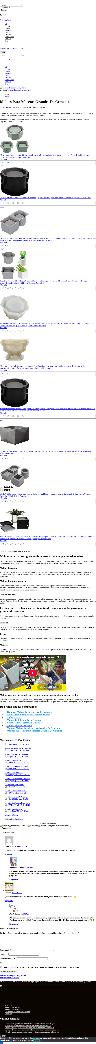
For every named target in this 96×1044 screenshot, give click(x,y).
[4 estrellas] (33, 826)
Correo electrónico (8, 958)
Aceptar (36, 1040)
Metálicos (8, 35)
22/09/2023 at (17, 893)
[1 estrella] (4, 826)
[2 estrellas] (13, 826)
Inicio (7, 24)
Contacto (8, 1014)
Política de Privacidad (13, 1010)
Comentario (5, 950)
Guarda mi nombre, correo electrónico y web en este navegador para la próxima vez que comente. (41, 967)
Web (2, 963)
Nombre (4, 954)
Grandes (8, 26)
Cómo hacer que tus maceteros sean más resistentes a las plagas (30, 1024)
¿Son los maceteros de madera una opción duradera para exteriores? (32, 1032)
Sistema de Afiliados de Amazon (17, 1012)
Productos (3, 20)
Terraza (7, 32)
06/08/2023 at (22, 846)
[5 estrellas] (42, 826)
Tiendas (7, 59)
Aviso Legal (9, 1005)
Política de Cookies (12, 1007)
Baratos (7, 28)
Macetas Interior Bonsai (9, 978)
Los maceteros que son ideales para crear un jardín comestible (29, 1028)
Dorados (8, 39)
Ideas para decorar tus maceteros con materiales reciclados (28, 1026)
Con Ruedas (9, 37)
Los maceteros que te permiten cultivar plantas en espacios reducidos (32, 1030)
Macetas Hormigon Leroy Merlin (19, 90)
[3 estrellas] (23, 826)
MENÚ (3, 53)
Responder (9, 854)
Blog (9, 20)
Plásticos (8, 30)
